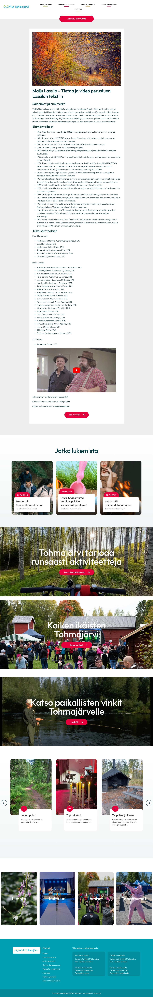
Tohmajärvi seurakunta (119, 973)
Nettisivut (79, 993)
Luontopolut (28, 815)
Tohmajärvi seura (82, 973)
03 (115, 808)
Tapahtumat (73, 815)
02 (69, 808)
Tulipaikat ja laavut (123, 815)
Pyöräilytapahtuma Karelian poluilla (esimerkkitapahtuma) (73, 501)
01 (24, 808)
